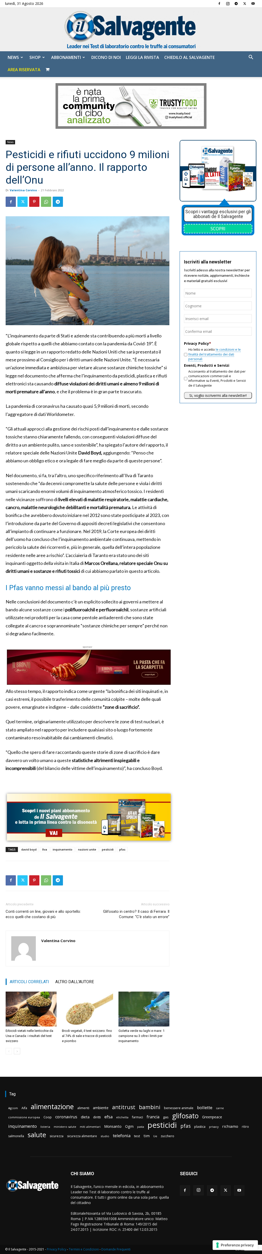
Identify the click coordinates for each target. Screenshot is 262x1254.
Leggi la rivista (142, 57)
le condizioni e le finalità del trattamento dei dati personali (214, 354)
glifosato (185, 1116)
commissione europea (24, 1117)
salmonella (16, 1136)
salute (37, 1134)
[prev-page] (9, 1051)
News (13, 57)
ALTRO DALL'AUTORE (74, 981)
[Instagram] (228, 3)
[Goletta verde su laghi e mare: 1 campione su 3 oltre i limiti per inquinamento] (143, 1009)
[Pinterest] (34, 202)
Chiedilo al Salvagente (189, 57)
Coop (47, 1117)
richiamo (230, 1126)
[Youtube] (253, 3)
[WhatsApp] (46, 202)
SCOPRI (218, 228)
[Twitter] (244, 3)
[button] (251, 57)
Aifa (24, 1108)
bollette (204, 1107)
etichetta (122, 1117)
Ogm (129, 1126)
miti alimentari (90, 1127)
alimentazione (52, 1106)
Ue (155, 1136)
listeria (45, 1127)
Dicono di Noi (106, 57)
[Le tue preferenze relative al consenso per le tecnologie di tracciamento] (235, 1245)
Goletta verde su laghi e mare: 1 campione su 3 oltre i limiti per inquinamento (141, 1036)
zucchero (167, 1136)
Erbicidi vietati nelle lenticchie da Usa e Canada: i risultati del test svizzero (29, 1036)
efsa (108, 1117)
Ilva (44, 849)
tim (147, 1135)
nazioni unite (87, 849)
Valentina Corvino (23, 190)
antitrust (123, 1107)
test (137, 1136)
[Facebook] (219, 3)
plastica (199, 1126)
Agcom (13, 1108)
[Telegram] (236, 3)
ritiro (245, 1126)
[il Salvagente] (131, 29)
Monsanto (113, 1126)
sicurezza (56, 1136)
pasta (140, 1127)
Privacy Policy (56, 1249)
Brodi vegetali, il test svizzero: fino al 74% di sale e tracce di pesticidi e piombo (87, 1036)
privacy (214, 1127)
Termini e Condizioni (84, 1249)
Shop (35, 57)
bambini (149, 1107)
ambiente (100, 1107)
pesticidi (108, 849)
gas (166, 1117)
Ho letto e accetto (214, 354)
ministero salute (65, 1127)
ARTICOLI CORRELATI (29, 981)
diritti (97, 1117)
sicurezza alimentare (82, 1136)
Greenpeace (212, 1116)
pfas (122, 849)
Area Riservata (24, 69)
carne (220, 1108)
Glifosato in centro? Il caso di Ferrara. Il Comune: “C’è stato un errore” (136, 914)
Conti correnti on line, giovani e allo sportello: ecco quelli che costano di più (43, 914)
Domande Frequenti (115, 1249)
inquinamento (62, 849)
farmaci (137, 1117)
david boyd (29, 849)
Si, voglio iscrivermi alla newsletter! (218, 395)
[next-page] (17, 1051)
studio (105, 1136)
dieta (85, 1116)
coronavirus (66, 1117)
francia (153, 1117)
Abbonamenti (66, 57)
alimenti (83, 1108)
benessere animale (178, 1108)
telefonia (121, 1135)
